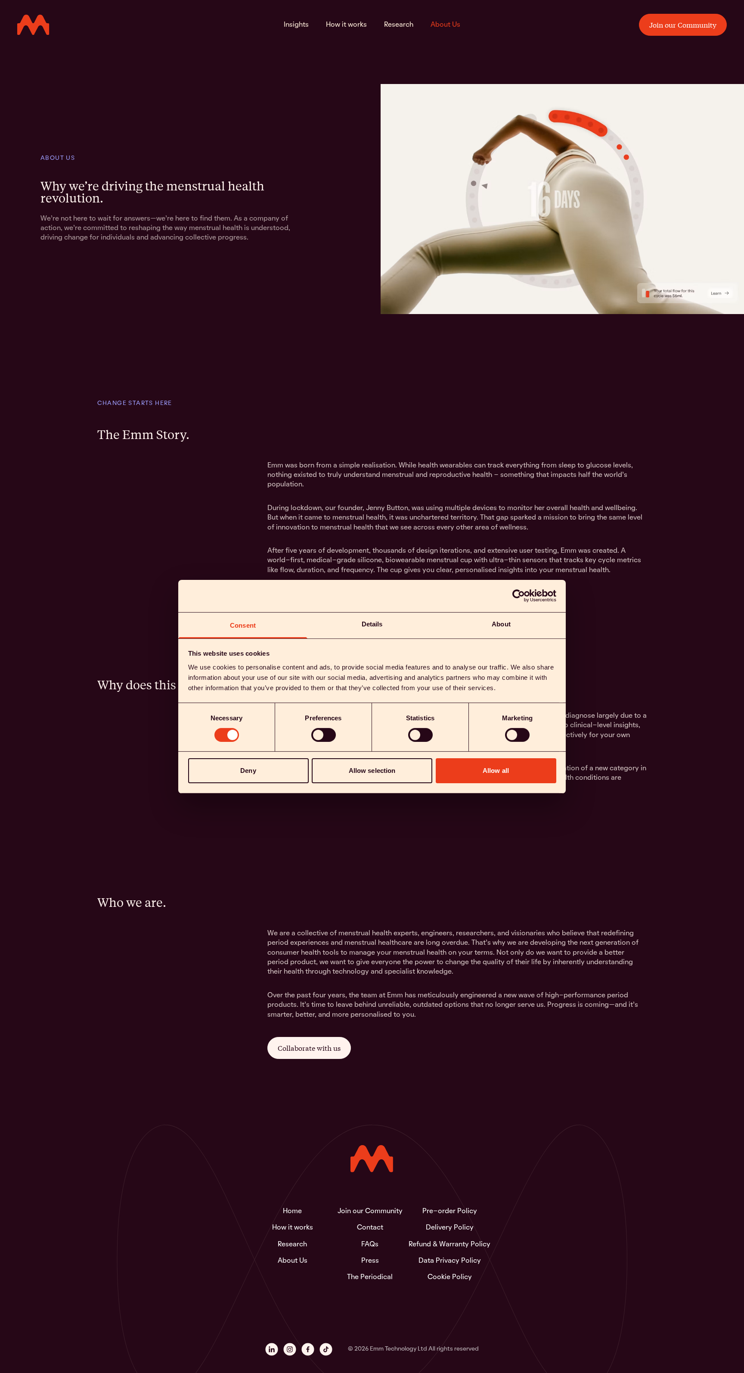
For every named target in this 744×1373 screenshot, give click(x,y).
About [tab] (501, 623)
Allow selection (372, 770)
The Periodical (370, 1277)
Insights (296, 25)
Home (292, 1211)
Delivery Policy (450, 1228)
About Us (445, 25)
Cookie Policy (450, 1277)
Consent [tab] (243, 625)
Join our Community (682, 24)
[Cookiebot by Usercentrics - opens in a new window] (518, 595)
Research (398, 25)
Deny (248, 770)
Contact (370, 1228)
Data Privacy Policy (449, 1261)
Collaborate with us (309, 1047)
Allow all (496, 770)
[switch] (323, 735)
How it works (346, 25)
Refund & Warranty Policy (449, 1245)
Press (370, 1261)
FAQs (369, 1245)
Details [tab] (372, 623)
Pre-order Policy (449, 1211)
